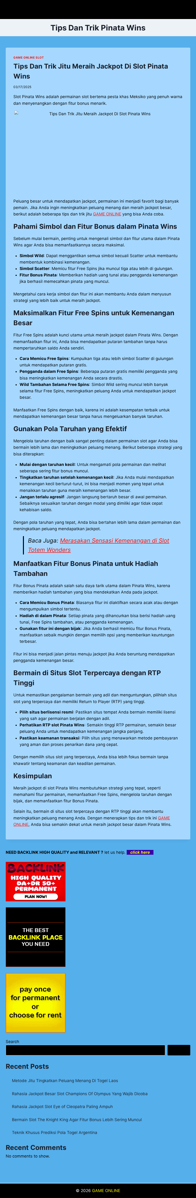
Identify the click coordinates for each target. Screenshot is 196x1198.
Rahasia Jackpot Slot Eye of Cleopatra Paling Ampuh (62, 1106)
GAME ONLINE (106, 1190)
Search (12, 1041)
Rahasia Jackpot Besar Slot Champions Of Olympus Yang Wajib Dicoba (80, 1093)
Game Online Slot (28, 57)
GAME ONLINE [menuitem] (107, 214)
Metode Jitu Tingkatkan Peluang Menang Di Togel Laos (65, 1080)
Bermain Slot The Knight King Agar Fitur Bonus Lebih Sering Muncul (77, 1119)
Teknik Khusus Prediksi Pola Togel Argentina (54, 1132)
